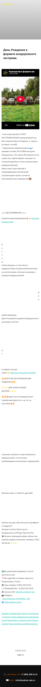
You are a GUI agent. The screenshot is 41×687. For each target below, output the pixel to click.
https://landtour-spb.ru (13, 602)
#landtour (5, 614)
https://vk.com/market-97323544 (23, 373)
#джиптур (7, 617)
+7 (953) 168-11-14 (29, 674)
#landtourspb (15, 614)
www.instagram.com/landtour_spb (16, 599)
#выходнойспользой (18, 624)
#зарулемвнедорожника (23, 617)
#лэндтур (25, 614)
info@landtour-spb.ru (25, 680)
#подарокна (32, 624)
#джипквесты (13, 620)
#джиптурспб (26, 620)
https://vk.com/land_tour (25, 592)
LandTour (7, 4)
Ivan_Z (14, 63)
